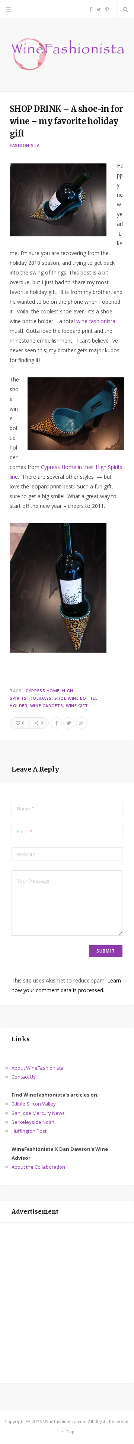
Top (69, 1431)
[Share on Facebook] (56, 723)
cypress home (43, 690)
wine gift (77, 705)
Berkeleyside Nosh (33, 1122)
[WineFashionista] (67, 55)
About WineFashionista (38, 1067)
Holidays (40, 698)
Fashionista (25, 145)
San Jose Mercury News (38, 1113)
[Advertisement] (67, 1303)
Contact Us (24, 1076)
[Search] (125, 9)
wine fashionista (95, 321)
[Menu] (8, 9)
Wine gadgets (46, 705)
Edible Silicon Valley (34, 1103)
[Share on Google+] (81, 723)
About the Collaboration (38, 1167)
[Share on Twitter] (68, 723)
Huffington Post (29, 1131)
